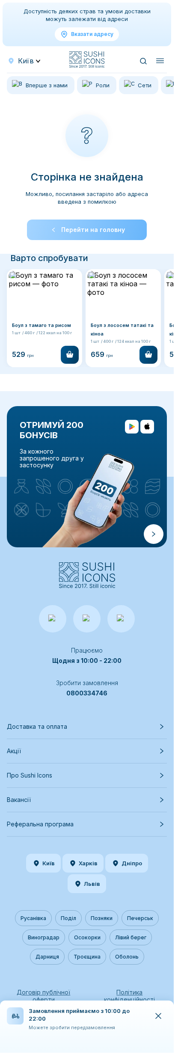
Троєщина (87, 956)
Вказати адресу (92, 34)
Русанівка (33, 918)
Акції (14, 750)
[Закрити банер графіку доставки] (158, 1015)
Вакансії (19, 799)
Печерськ (140, 918)
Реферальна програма (40, 824)
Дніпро (132, 863)
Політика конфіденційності (129, 996)
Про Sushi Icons (29, 775)
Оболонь (127, 956)
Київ (48, 863)
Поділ (68, 918)
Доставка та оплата (37, 726)
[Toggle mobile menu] (160, 61)
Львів (92, 883)
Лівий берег (130, 937)
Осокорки (87, 937)
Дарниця (47, 956)
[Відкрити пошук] (143, 61)
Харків (88, 863)
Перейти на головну (93, 229)
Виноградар (43, 937)
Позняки (102, 918)
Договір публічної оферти (43, 996)
